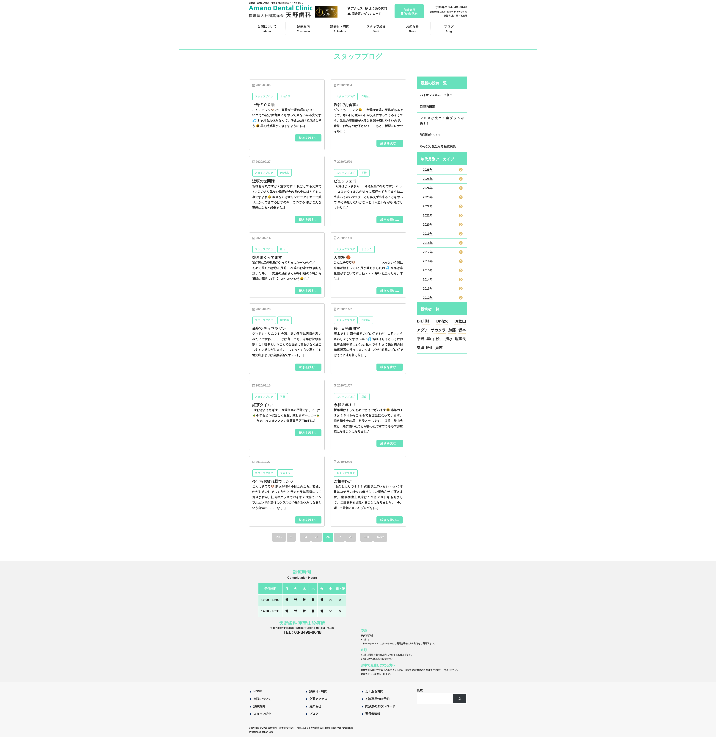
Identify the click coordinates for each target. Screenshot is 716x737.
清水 (449, 339)
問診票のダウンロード (380, 706)
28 (350, 537)
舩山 (430, 347)
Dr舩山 (460, 321)
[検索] (459, 698)
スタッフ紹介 (376, 29)
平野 (420, 339)
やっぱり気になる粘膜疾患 (438, 146)
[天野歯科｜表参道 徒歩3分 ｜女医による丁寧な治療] (281, 16)
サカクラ (438, 330)
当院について (267, 29)
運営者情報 (372, 713)
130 (366, 537)
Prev (279, 537)
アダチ (422, 330)
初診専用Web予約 (377, 698)
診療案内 (303, 29)
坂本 (462, 330)
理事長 (460, 339)
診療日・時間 (339, 29)
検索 (420, 690)
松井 (439, 339)
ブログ (449, 29)
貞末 (439, 347)
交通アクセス (318, 698)
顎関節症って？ (430, 134)
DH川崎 (423, 321)
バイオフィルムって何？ (436, 94)
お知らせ (412, 29)
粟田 (420, 347)
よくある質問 (374, 691)
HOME (257, 691)
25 (316, 537)
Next (380, 537)
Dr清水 (442, 321)
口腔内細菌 (427, 106)
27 (339, 537)
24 (305, 537)
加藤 (452, 330)
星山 (430, 339)
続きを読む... (308, 137)
